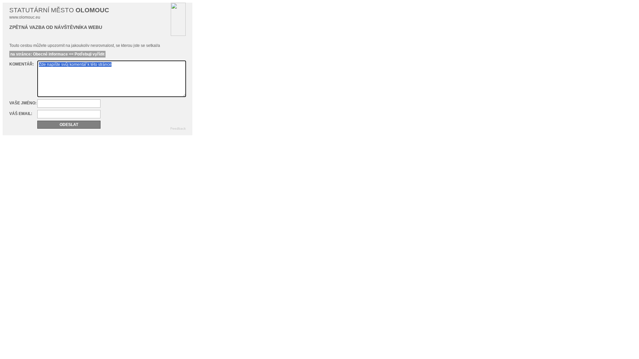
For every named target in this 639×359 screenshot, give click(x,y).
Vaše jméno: (23, 103)
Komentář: (21, 64)
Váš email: (20, 113)
